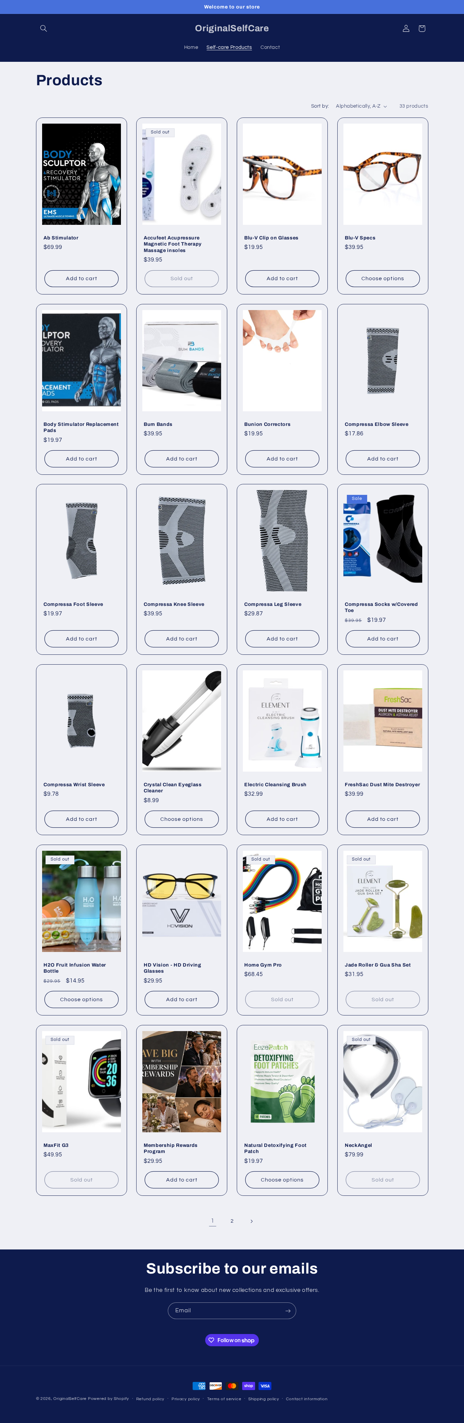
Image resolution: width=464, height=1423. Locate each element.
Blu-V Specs (360, 237)
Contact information (306, 1399)
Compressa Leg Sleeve (272, 604)
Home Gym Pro (263, 965)
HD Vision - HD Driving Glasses (172, 968)
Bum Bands (158, 424)
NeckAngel (358, 1145)
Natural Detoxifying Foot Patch (275, 1148)
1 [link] (212, 1221)
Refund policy (150, 1399)
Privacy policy (186, 1399)
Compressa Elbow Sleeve (377, 424)
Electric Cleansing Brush (275, 784)
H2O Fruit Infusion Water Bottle (74, 968)
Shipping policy (263, 1399)
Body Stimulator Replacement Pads (81, 427)
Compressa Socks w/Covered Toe (381, 607)
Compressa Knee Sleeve (174, 604)
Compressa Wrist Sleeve (74, 784)
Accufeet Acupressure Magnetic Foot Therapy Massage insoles (173, 244)
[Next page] (251, 1221)
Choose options (382, 278)
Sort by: (320, 106)
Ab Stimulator (60, 237)
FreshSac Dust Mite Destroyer (382, 784)
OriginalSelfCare (70, 1399)
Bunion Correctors (267, 424)
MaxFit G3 (56, 1145)
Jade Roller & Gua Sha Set (378, 965)
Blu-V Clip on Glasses (271, 237)
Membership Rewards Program (171, 1148)
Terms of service (224, 1399)
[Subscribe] (288, 1310)
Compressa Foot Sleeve (73, 604)
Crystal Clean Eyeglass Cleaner (173, 787)
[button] (44, 28)
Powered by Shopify (108, 1399)
